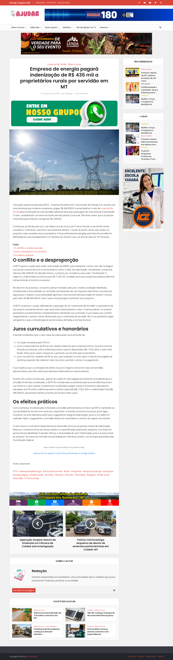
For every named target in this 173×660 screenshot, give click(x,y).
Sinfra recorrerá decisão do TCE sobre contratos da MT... (47, 615)
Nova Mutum (51, 626)
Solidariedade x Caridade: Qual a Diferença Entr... (149, 90)
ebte (67, 471)
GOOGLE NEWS (63, 2)
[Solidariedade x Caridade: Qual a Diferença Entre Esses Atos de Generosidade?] (133, 87)
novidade (80, 474)
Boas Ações (51, 27)
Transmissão (32, 478)
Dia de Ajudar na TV (86, 27)
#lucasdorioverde (53, 471)
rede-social (103, 474)
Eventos (104, 27)
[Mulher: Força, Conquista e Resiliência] (133, 98)
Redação (69, 93)
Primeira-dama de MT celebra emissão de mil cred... (149, 76)
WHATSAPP (51, 2)
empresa (77, 471)
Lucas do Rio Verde (56, 64)
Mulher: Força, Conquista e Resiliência (148, 102)
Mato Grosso (17, 27)
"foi (16, 471)
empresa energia (93, 471)
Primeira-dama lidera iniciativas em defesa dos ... (149, 142)
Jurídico (50, 474)
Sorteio (161, 656)
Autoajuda (145, 83)
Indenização (37, 474)
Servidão (18, 478)
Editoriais (34, 27)
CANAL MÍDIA (32, 656)
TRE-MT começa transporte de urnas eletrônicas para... (101, 614)
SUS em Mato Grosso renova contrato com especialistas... (98, 632)
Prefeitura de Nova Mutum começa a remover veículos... (47, 632)
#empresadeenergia (31, 471)
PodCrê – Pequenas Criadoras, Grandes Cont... (149, 155)
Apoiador (132, 656)
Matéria (67, 27)
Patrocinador (151, 656)
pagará (92, 474)
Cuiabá (90, 610)
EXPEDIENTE (40, 2)
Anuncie (141, 656)
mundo (69, 474)
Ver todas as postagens (24, 590)
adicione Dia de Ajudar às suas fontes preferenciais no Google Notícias (64, 453)
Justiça (60, 474)
